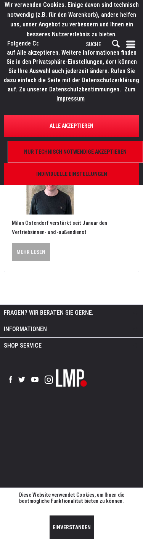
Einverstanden (72, 527)
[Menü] (132, 44)
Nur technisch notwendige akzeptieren (75, 152)
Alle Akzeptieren (71, 126)
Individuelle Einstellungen (71, 174)
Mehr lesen (30, 252)
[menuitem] (132, 44)
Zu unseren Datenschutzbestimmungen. (70, 89)
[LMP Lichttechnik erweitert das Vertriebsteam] (71, 189)
